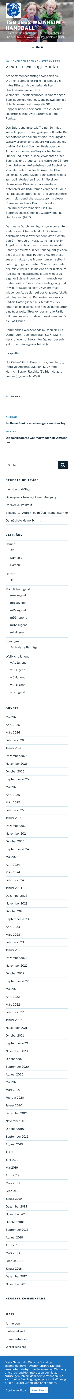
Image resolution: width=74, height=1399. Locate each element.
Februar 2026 (15, 740)
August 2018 (14, 1237)
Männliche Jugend (18, 589)
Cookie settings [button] (16, 1390)
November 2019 (16, 1121)
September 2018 (17, 1229)
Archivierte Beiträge (24, 647)
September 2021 (17, 1043)
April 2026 (13, 725)
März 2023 (13, 934)
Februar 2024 (15, 880)
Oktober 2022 (15, 973)
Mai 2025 (12, 787)
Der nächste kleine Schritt (23, 520)
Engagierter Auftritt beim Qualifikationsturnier (37, 512)
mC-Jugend (18, 610)
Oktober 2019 (15, 1129)
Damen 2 (16, 565)
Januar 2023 (14, 950)
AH (12, 580)
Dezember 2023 (17, 895)
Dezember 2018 (16, 1206)
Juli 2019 (11, 1152)
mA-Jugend (18, 595)
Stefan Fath (50, 61)
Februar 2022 (15, 1012)
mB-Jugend (18, 603)
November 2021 (16, 1027)
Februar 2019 (15, 1191)
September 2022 (17, 981)
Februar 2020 (15, 1097)
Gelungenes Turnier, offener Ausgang (31, 497)
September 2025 (17, 779)
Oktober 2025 (15, 771)
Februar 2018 (15, 1261)
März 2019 (13, 1183)
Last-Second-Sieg (18, 489)
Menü (39, 47)
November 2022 (17, 965)
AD (12, 550)
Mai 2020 (12, 1082)
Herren (10, 574)
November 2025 (17, 763)
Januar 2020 (14, 1105)
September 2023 (17, 919)
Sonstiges (12, 641)
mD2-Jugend (19, 625)
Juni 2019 (12, 1160)
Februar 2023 (15, 942)
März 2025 (13, 802)
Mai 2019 (12, 1167)
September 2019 (17, 1136)
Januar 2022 (14, 1020)
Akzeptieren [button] (39, 1390)
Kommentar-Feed (17, 1339)
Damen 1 (17, 396)
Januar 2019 (14, 1198)
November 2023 (17, 903)
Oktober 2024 (15, 841)
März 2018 (13, 1253)
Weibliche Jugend (17, 656)
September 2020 (17, 1066)
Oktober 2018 (15, 1222)
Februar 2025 (15, 810)
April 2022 (13, 997)
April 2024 (13, 864)
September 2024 (17, 849)
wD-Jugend (17, 685)
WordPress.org (16, 1347)
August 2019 (14, 1144)
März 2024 (13, 872)
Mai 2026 (12, 717)
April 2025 (13, 795)
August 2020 (14, 1074)
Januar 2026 (14, 748)
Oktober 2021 (15, 1035)
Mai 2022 (12, 989)
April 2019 (13, 1175)
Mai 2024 (12, 857)
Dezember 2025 (17, 756)
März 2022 (13, 1004)
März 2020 (13, 1090)
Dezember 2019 (16, 1113)
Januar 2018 (14, 1268)
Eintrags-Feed (15, 1331)
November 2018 (16, 1214)
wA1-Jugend (18, 662)
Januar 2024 (14, 888)
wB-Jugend (17, 670)
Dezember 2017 (16, 1276)
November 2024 (17, 833)
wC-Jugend (17, 677)
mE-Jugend (17, 632)
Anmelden (13, 1323)
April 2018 (13, 1245)
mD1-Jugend (18, 617)
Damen (10, 544)
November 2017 (16, 1284)
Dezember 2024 (17, 826)
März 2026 (13, 732)
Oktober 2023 (15, 911)
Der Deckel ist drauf (19, 505)
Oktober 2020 (15, 1059)
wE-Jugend (17, 692)
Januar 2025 (14, 818)
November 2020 (17, 1051)
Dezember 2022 (16, 958)
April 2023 (13, 927)
